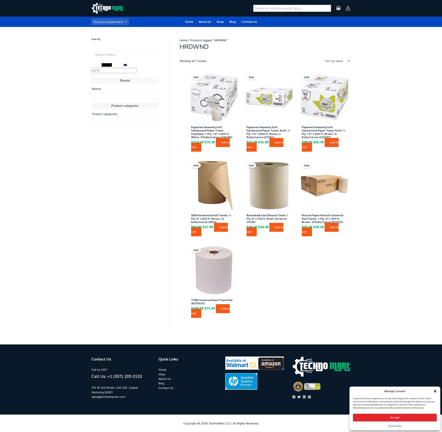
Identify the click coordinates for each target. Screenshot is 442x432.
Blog (161, 383)
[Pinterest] (309, 396)
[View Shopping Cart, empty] (338, 8)
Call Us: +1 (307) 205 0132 (117, 376)
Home (183, 40)
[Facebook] (293, 396)
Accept (395, 417)
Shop (161, 374)
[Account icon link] (348, 8)
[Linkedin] (304, 396)
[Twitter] (299, 396)
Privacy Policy (395, 425)
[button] (435, 391)
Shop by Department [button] (108, 22)
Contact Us (165, 388)
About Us (164, 379)
